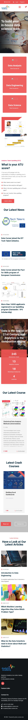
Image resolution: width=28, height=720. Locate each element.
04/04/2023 (6, 266)
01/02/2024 (6, 234)
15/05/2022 (6, 300)
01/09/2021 (6, 569)
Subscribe (7, 2)
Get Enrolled (21, 451)
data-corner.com (19, 717)
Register (22, 2)
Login (16, 2)
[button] (14, 68)
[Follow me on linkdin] (13, 2)
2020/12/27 (6, 603)
